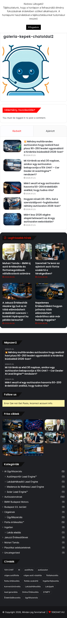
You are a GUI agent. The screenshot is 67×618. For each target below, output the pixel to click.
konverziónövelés (12, 586)
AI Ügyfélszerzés (13, 471)
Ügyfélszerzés (14, 517)
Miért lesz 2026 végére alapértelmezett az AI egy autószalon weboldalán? (39, 218)
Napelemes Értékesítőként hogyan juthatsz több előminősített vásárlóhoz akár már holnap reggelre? (48, 311)
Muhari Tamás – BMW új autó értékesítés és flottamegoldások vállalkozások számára (16, 268)
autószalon (43, 570)
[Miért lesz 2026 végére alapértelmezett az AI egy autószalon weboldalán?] (12, 219)
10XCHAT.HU (58, 612)
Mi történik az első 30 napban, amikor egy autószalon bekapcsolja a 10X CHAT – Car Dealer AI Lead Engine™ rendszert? (42, 167)
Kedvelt (17, 131)
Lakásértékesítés (33, 586)
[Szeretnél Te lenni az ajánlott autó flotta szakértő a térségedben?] (50, 251)
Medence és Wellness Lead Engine (25, 486)
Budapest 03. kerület (15, 507)
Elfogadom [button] (33, 27)
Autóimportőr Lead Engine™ (22, 476)
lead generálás (11, 592)
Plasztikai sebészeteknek (17, 547)
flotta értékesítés (12, 581)
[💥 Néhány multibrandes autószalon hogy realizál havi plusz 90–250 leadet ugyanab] (12, 146)
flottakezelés (52, 575)
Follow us (10, 394)
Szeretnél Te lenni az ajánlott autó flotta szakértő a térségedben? (47, 268)
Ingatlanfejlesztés (51, 581)
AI (19, 570)
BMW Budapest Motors (16, 502)
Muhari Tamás (11, 542)
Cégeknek (9, 512)
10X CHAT (9, 570)
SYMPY (46, 592)
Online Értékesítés (30, 592)
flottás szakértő (31, 581)
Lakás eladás (14, 532)
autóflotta (29, 570)
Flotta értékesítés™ (14, 522)
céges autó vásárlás (33, 575)
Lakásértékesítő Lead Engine (22, 481)
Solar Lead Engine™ (17, 491)
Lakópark (49, 586)
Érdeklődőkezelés (12, 597)
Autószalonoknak (13, 496)
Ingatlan (8, 527)
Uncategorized (12, 552)
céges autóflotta (11, 575)
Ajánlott (50, 131)
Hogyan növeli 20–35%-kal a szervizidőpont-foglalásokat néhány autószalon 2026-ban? (42, 202)
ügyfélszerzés (31, 597)
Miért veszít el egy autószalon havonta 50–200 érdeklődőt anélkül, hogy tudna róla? (42, 187)
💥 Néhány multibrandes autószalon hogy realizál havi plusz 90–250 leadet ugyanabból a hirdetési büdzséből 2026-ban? (43, 146)
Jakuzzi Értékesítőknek (16, 537)
